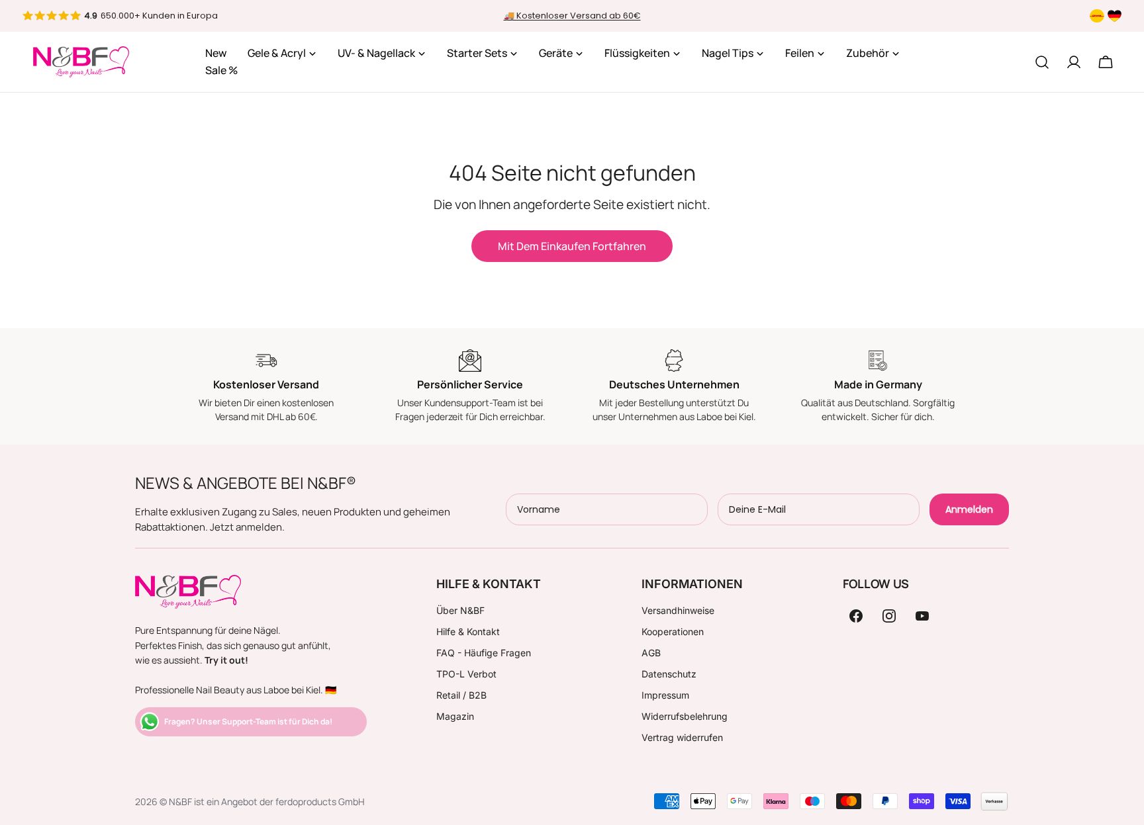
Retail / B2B (461, 695)
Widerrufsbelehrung (685, 716)
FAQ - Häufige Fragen (483, 652)
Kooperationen (673, 631)
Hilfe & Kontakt (468, 631)
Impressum (665, 695)
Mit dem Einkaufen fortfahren (572, 246)
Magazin (455, 716)
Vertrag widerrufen (682, 737)
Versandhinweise (678, 610)
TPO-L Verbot (466, 673)
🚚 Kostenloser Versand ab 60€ (572, 15)
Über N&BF (460, 610)
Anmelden (969, 509)
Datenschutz (669, 673)
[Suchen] (1042, 62)
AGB (651, 652)
